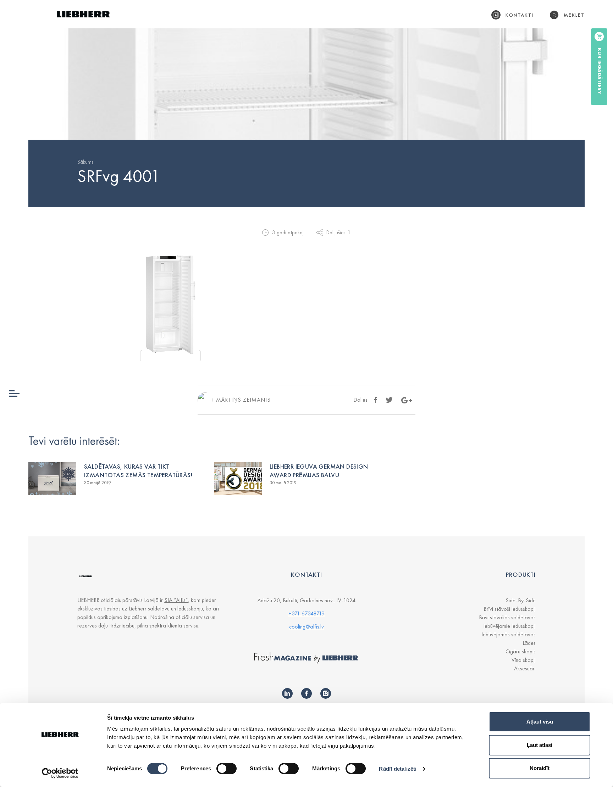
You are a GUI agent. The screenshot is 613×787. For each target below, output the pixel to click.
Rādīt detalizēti (397, 769)
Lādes (529, 643)
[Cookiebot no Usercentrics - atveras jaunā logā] (60, 773)
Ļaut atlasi (539, 745)
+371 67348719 (306, 613)
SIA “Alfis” (176, 600)
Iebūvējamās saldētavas (508, 634)
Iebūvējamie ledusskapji (509, 626)
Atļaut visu (539, 722)
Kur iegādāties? (599, 71)
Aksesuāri (525, 668)
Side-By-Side (521, 600)
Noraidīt (540, 768)
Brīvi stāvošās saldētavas (507, 617)
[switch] (226, 768)
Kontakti (520, 15)
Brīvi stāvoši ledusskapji (510, 609)
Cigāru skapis (521, 651)
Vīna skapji (524, 660)
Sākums (85, 162)
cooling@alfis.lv (306, 626)
